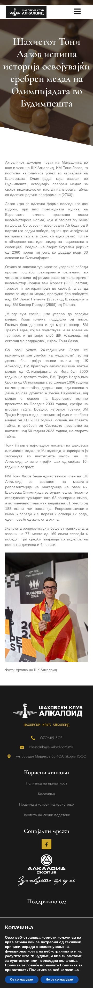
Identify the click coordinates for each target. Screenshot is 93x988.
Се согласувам (21, 979)
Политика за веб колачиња (54, 969)
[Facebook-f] (46, 844)
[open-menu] (77, 12)
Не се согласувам (59, 979)
